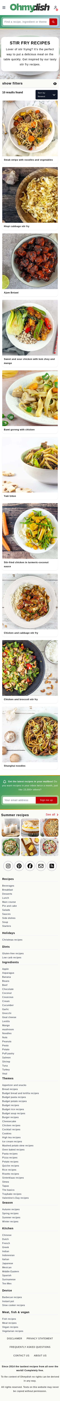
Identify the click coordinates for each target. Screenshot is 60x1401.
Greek (5, 1247)
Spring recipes (10, 1213)
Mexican (7, 1267)
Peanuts (6, 1041)
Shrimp (6, 1061)
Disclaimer (14, 1338)
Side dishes (8, 918)
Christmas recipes (12, 940)
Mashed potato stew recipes (17, 1145)
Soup (5, 922)
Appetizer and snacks (14, 1085)
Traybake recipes (11, 1194)
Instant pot (8, 1301)
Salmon (6, 1057)
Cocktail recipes (11, 1129)
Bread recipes (10, 1089)
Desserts (7, 894)
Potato (5, 1049)
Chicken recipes (11, 1125)
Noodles (7, 1033)
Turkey (6, 1069)
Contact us (21, 1355)
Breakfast (7, 890)
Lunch (5, 898)
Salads (6, 910)
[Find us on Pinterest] (19, 866)
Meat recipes (9, 1323)
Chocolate (8, 989)
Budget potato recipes (14, 1101)
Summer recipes (11, 1217)
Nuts (4, 1037)
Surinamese (9, 1279)
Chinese (7, 1235)
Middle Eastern (10, 1271)
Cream (6, 1001)
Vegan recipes (10, 1327)
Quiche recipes (10, 1166)
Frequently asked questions (30, 1347)
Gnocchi (6, 1013)
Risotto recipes (10, 1174)
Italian (5, 1259)
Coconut (7, 993)
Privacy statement (40, 1338)
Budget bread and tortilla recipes (20, 1093)
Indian (5, 1251)
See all (51, 814)
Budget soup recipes (13, 1113)
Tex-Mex (7, 1283)
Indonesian (8, 1255)
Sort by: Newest (42, 94)
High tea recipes (11, 1137)
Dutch (5, 1239)
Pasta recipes (10, 1154)
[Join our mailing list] (41, 866)
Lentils (6, 1021)
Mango (6, 1025)
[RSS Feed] (52, 866)
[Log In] (56, 8)
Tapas (5, 1186)
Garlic (5, 1009)
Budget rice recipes (13, 1109)
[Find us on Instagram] (8, 866)
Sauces (6, 914)
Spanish (6, 1275)
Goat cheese (9, 1017)
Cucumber (8, 1005)
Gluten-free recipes (13, 953)
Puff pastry (8, 1053)
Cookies (6, 1133)
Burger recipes (10, 1117)
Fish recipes (9, 1319)
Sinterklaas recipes (13, 1178)
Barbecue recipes (12, 1297)
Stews (5, 1182)
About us (40, 1355)
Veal (4, 1073)
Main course (9, 902)
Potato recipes (10, 1161)
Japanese (7, 1263)
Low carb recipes (11, 957)
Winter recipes (10, 1221)
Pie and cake (9, 906)
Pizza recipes (9, 1157)
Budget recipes (10, 1105)
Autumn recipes (11, 1209)
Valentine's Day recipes (15, 1198)
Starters (6, 926)
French (6, 1243)
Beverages (8, 886)
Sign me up (46, 800)
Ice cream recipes (12, 1141)
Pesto (5, 1045)
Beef (4, 985)
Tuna (5, 1065)
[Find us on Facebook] (30, 866)
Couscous (7, 997)
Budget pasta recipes (14, 1097)
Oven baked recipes (13, 1149)
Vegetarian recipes (12, 1331)
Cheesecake (9, 1121)
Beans (5, 981)
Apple (5, 969)
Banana (6, 977)
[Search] (53, 21)
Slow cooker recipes (13, 1305)
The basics (8, 1190)
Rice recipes (9, 1170)
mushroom (8, 1029)
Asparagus (8, 973)
